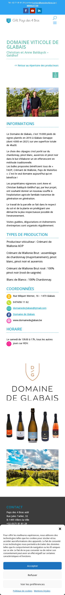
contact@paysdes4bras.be (44, 3)
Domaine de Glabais (24, 314)
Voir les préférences (32, 584)
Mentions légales (42, 590)
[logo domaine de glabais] (32, 400)
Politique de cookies (22, 590)
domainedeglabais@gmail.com (29, 308)
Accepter (32, 565)
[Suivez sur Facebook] (25, 10)
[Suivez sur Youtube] (32, 10)
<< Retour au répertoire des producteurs (36, 65)
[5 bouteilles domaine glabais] (32, 443)
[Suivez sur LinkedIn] (39, 10)
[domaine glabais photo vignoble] (32, 486)
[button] (60, 528)
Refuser (32, 575)
